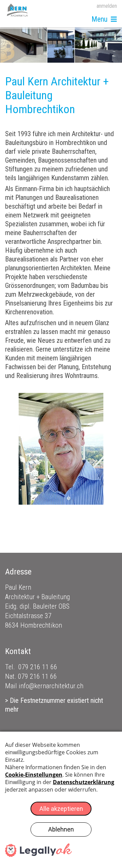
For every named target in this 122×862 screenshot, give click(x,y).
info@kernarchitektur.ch (51, 686)
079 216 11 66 (37, 667)
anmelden (107, 6)
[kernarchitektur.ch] (17, 10)
